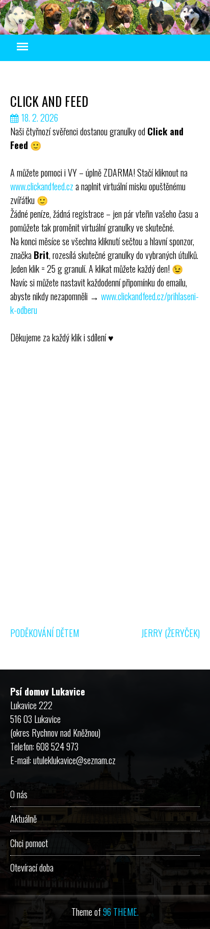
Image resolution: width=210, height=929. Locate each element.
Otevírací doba (32, 867)
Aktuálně (23, 818)
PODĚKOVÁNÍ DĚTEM (44, 633)
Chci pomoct (29, 843)
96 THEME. (121, 911)
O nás (19, 794)
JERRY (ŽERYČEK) (170, 633)
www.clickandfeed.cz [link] (41, 186)
